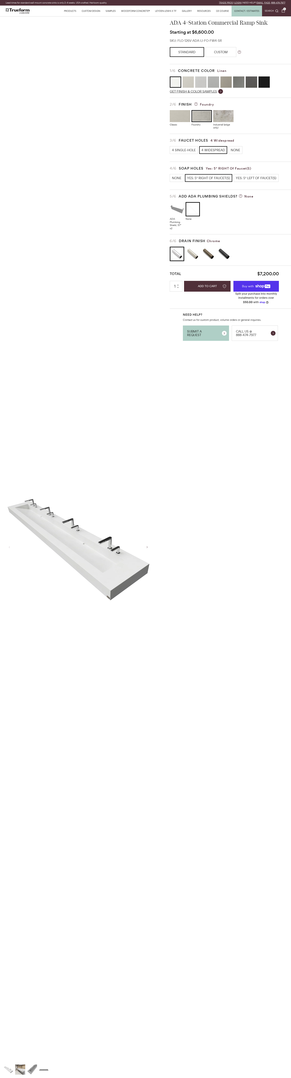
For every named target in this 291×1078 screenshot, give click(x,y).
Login (237, 2)
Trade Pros (226, 2)
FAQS (267, 2)
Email (259, 2)
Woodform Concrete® (135, 11)
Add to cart (207, 286)
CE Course (222, 11)
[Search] (272, 11)
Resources (204, 11)
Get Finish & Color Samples (193, 91)
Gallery (187, 11)
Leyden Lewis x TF (165, 11)
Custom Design (91, 11)
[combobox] (272, 11)
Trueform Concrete (17, 11)
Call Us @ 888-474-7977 (246, 333)
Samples (111, 11)
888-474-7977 (278, 2)
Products (70, 11)
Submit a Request (194, 333)
